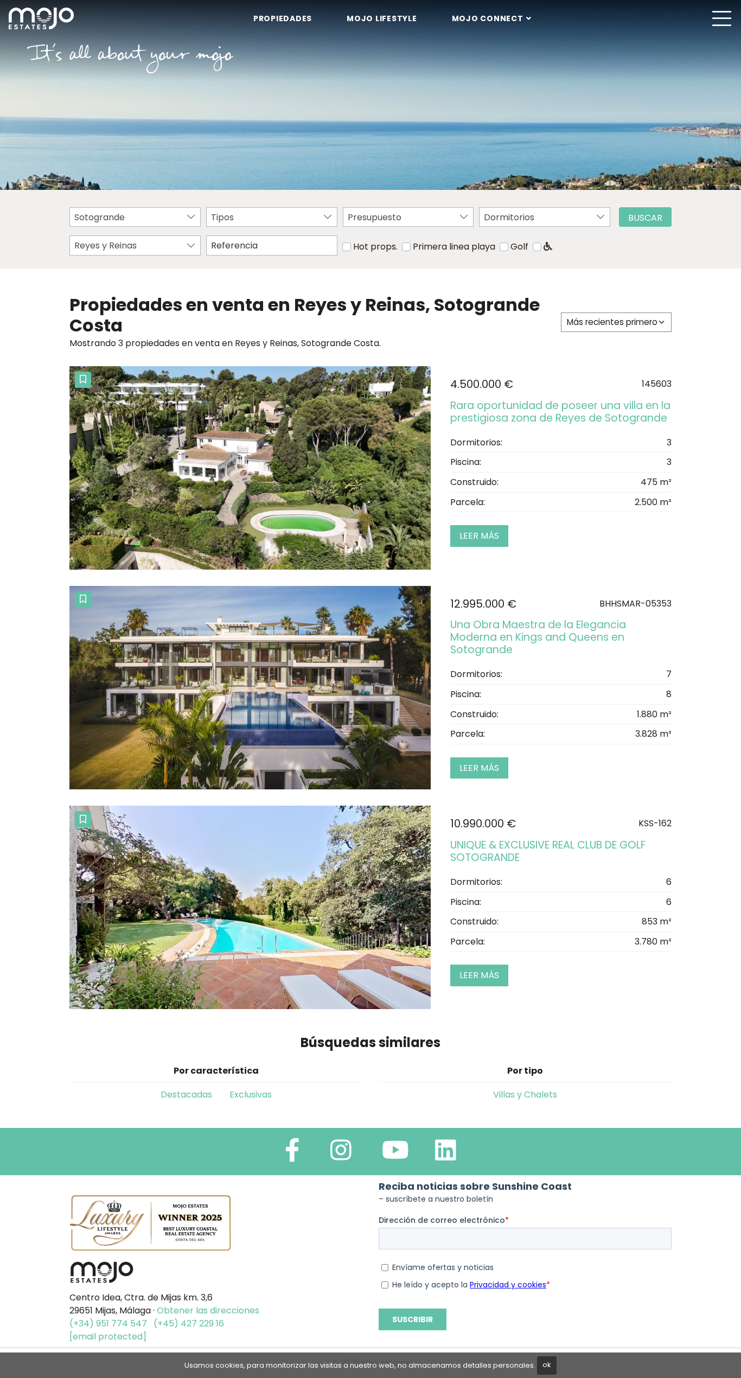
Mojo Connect (487, 18)
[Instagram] (341, 1155)
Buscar (645, 218)
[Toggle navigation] (721, 18)
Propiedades (282, 18)
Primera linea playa (454, 246)
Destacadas (186, 1094)
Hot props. (375, 246)
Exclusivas (250, 1094)
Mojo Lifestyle (382, 18)
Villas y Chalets (525, 1094)
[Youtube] (395, 1155)
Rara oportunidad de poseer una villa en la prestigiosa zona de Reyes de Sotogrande (560, 411)
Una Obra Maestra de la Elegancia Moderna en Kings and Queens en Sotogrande (538, 637)
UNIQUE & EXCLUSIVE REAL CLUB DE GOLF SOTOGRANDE (548, 851)
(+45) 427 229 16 (189, 1323)
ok (546, 1365)
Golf (519, 246)
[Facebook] (292, 1155)
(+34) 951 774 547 (108, 1323)
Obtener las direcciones (208, 1310)
